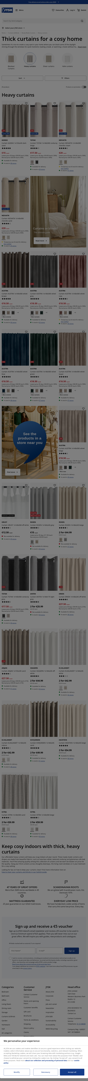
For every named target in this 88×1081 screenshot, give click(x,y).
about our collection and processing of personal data (46, 1060)
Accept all (72, 1072)
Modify (17, 1072)
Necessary (45, 1072)
